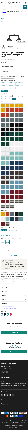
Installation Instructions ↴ (9, 308)
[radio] (4, 83)
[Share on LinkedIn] (8, 314)
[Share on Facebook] (2, 314)
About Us (23, 422)
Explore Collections (20, 420)
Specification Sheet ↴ (8, 306)
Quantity (3, 247)
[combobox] (12, 7)
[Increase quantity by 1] (14, 250)
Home (2, 18)
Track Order (23, 11)
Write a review (14, 332)
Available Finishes (15, 422)
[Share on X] (5, 314)
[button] (4, 46)
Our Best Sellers (5, 422)
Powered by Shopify (14, 427)
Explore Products (10, 420)
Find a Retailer (14, 424)
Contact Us (18, 11)
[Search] (25, 7)
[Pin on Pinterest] (11, 314)
